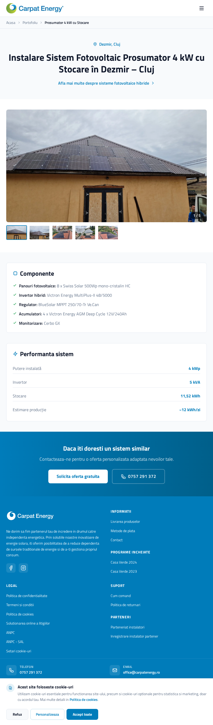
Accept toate (82, 714)
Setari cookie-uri (18, 651)
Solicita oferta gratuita (78, 476)
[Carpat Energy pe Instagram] (23, 568)
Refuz (17, 714)
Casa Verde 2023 (124, 571)
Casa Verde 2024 (124, 562)
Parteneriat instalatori (127, 627)
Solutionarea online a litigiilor (28, 623)
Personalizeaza (47, 714)
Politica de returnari (125, 604)
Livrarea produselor (125, 521)
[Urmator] (198, 166)
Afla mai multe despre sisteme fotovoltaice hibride (103, 83)
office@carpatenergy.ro (141, 672)
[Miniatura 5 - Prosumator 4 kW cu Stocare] (108, 232)
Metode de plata (123, 530)
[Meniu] (201, 8)
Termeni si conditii (20, 604)
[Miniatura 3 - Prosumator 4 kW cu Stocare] (62, 232)
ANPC (10, 632)
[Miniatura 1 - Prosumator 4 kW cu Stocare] (16, 232)
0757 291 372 (142, 476)
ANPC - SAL (15, 641)
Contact (117, 540)
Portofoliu (30, 22)
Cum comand (121, 595)
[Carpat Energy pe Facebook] (11, 568)
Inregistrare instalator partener (134, 636)
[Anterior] (14, 166)
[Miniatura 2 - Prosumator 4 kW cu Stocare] (39, 232)
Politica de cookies (20, 614)
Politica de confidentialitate (26, 595)
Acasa (10, 22)
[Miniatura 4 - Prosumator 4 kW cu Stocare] (85, 232)
